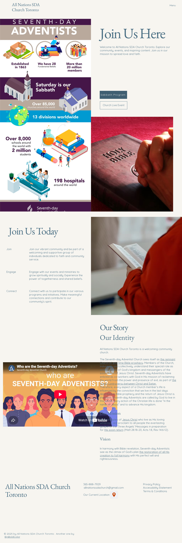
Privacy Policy (151, 484)
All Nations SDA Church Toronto (26, 7)
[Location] (114, 495)
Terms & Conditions (155, 491)
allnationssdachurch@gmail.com (104, 487)
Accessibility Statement (157, 487)
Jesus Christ (129, 419)
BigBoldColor (12, 536)
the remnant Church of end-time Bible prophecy (137, 361)
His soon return (113, 430)
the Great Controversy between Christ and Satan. (138, 381)
